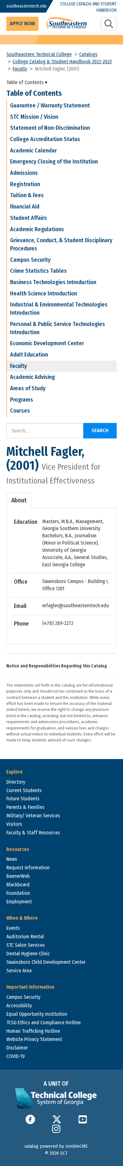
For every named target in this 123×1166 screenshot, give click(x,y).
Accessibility (19, 1006)
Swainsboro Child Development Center (45, 962)
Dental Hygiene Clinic (28, 954)
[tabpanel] (61, 573)
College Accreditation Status (45, 139)
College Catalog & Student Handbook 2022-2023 (62, 62)
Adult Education (29, 354)
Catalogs (88, 54)
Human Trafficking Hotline (33, 1031)
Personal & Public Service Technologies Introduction (57, 328)
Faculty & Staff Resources (33, 833)
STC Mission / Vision (34, 116)
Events (13, 928)
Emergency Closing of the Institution (54, 161)
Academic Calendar (33, 150)
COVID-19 (15, 1056)
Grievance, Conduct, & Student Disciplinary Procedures (61, 244)
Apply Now (22, 23)
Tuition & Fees (27, 195)
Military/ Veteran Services (33, 816)
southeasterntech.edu (21, 6)
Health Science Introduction (43, 293)
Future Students (22, 799)
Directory (15, 782)
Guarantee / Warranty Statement (50, 105)
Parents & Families (25, 807)
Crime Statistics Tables (38, 270)
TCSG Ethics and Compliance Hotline (43, 1023)
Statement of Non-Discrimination (50, 127)
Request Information (28, 868)
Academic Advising (32, 377)
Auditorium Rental (25, 937)
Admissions (24, 172)
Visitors (14, 824)
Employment (19, 902)
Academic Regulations (37, 229)
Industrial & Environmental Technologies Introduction (59, 308)
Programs (21, 399)
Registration (25, 184)
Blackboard (18, 885)
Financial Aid (24, 206)
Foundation (18, 893)
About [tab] (18, 500)
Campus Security (30, 259)
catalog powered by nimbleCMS (56, 1146)
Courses (20, 410)
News (11, 859)
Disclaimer (17, 1048)
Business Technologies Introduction (53, 282)
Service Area (19, 971)
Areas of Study (27, 388)
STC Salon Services (25, 945)
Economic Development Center (47, 343)
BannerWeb (18, 876)
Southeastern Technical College (39, 54)
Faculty (20, 69)
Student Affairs (28, 217)
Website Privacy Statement (34, 1039)
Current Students (24, 790)
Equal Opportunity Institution (36, 1014)
